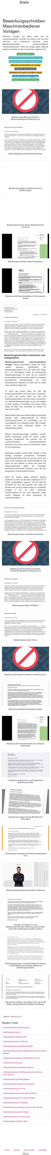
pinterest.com (16, 1016)
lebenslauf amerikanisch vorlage (25, 76)
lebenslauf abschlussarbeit (25, 69)
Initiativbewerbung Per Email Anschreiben (19, 1098)
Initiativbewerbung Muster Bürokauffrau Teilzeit (21, 1058)
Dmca (7, 1150)
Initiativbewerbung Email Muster (15, 1041)
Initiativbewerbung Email (12, 1062)
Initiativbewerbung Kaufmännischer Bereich (20, 1093)
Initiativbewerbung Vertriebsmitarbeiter (18, 1046)
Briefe (24, 2)
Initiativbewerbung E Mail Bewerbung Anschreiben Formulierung (22, 1073)
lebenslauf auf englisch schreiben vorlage (26, 72)
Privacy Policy (29, 1150)
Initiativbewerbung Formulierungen (16, 1116)
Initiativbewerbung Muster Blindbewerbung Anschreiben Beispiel (25, 1052)
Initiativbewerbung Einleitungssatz (16, 1027)
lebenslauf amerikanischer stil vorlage (25, 65)
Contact (16, 1150)
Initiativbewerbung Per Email (14, 1088)
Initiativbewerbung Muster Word (15, 1121)
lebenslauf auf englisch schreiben (25, 80)
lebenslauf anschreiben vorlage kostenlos (25, 61)
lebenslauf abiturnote (25, 54)
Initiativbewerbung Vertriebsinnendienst (18, 1067)
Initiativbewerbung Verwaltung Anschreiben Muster (23, 1107)
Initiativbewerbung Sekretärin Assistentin (19, 1084)
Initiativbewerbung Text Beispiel (15, 1102)
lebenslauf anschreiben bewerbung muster (25, 58)
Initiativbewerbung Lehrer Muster (16, 1112)
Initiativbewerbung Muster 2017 (15, 1037)
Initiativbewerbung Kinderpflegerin (16, 1079)
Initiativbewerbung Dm (11, 1032)
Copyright (42, 1150)
